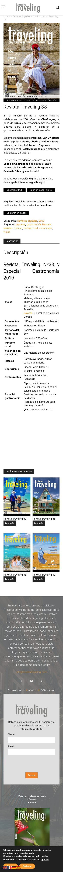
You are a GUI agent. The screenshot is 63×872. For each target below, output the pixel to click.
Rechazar (27, 866)
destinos (20, 224)
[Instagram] (31, 681)
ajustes (45, 859)
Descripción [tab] (12, 241)
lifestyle (46, 224)
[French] (9, 867)
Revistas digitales (21, 16)
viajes (7, 231)
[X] (41, 681)
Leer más (9, 523)
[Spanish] (18, 867)
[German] (14, 867)
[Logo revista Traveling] (29, 7)
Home (7, 16)
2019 (35, 16)
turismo (18, 228)
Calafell (28, 312)
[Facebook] (21, 681)
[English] (5, 867)
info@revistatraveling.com (31, 672)
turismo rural (31, 228)
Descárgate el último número (32, 798)
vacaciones (45, 228)
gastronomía (34, 224)
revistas (8, 228)
